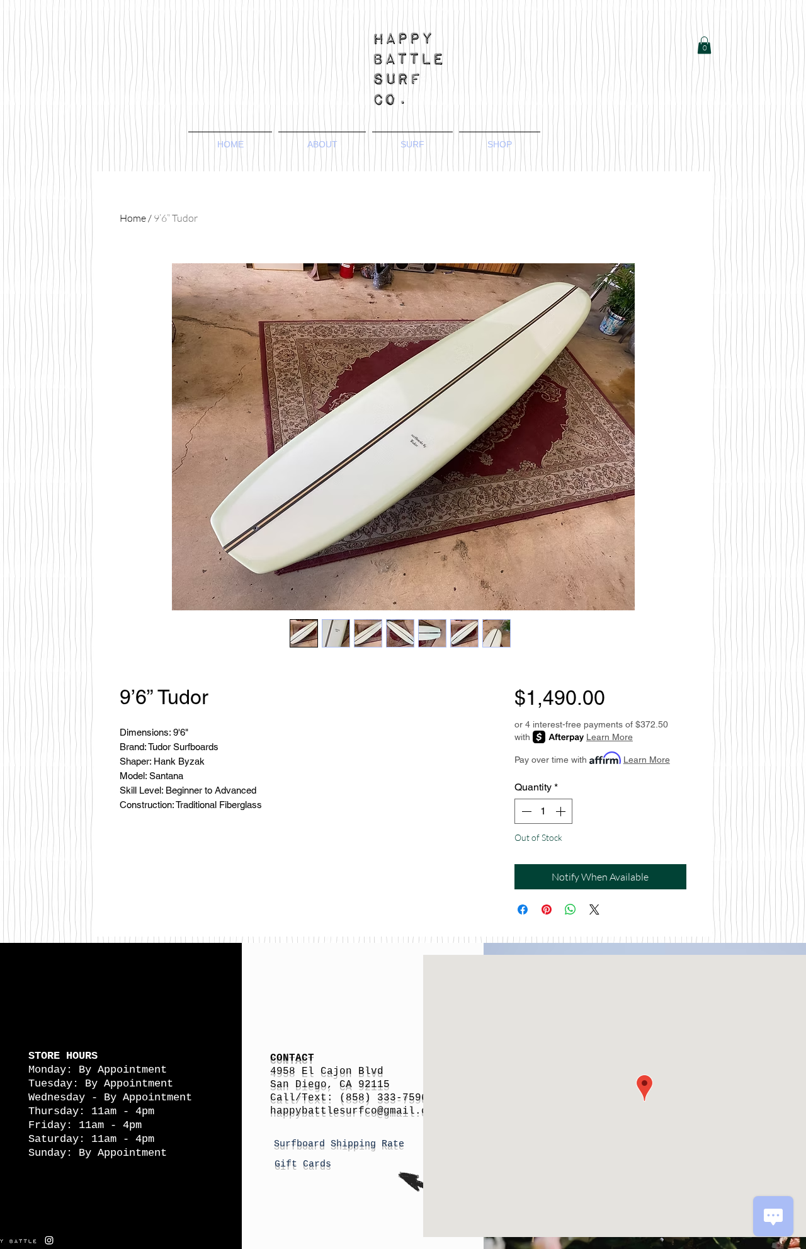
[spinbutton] (543, 811)
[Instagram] (49, 1240)
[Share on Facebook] (522, 909)
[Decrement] (525, 811)
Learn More (609, 737)
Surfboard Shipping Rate (342, 1144)
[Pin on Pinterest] (546, 909)
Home (133, 218)
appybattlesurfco (326, 1111)
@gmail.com (408, 1111)
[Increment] (561, 811)
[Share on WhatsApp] (570, 909)
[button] (704, 45)
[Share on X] (594, 909)
